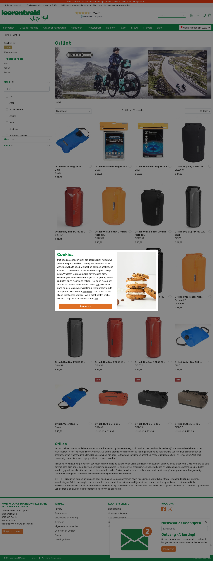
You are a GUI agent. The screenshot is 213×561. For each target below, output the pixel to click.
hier (97, 284)
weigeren (87, 291)
